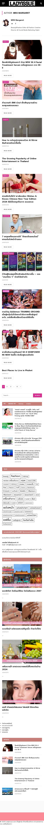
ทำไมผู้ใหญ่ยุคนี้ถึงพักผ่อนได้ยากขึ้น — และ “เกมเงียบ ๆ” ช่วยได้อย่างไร (21, 275)
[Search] (41, 3)
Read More (8, 75)
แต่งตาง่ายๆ (29, 503)
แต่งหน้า (8, 507)
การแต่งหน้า (6, 484)
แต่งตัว (14, 503)
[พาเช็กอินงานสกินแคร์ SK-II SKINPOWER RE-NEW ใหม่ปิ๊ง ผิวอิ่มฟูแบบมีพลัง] (22, 339)
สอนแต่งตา (18, 495)
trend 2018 (32, 481)
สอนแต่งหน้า (28, 495)
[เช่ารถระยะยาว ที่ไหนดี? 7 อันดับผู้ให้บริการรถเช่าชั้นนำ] (7, 791)
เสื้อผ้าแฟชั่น (6, 503)
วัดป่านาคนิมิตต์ (7, 723)
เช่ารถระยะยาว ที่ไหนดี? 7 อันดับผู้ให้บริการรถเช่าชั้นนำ (26, 790)
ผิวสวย (23, 488)
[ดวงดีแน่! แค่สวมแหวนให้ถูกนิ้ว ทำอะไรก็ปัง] (22, 614)
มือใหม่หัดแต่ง (30, 488)
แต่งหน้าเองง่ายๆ (8, 515)
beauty (5, 476)
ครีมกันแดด (14, 484)
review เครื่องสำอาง (10, 480)
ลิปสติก (23, 491)
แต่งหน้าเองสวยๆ (20, 515)
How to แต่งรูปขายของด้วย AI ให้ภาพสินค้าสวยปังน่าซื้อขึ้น (19, 141)
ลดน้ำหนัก (15, 491)
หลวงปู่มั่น (5, 730)
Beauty (5, 41)
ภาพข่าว (28, 404)
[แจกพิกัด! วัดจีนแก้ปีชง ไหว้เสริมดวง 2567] (22, 576)
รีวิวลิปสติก (6, 491)
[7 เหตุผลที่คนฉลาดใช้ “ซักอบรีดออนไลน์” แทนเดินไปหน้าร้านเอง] (22, 224)
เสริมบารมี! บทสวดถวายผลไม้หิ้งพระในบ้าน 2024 (21, 668)
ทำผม (4, 488)
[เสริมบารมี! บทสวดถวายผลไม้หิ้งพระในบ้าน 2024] (22, 652)
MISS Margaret (17, 20)
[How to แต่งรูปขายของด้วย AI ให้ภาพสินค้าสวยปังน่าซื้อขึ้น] (22, 127)
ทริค (37, 484)
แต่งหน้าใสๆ (31, 515)
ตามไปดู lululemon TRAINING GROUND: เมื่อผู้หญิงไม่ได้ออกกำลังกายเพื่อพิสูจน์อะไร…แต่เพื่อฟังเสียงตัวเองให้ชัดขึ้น (21, 314)
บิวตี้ (17, 487)
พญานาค (5, 732)
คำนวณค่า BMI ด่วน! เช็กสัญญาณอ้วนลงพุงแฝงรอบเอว (19, 104)
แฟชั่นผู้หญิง (17, 520)
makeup (25, 476)
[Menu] (3, 3)
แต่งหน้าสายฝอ (7, 512)
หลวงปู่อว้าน (6, 728)
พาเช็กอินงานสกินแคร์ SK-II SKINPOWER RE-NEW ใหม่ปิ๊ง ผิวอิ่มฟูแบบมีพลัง (21, 353)
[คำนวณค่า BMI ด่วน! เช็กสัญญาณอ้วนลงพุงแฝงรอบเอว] (22, 90)
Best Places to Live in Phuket (17, 370)
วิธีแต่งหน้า (7, 494)
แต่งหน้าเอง (28, 512)
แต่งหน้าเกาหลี (18, 512)
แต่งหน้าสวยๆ (35, 508)
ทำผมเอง (11, 488)
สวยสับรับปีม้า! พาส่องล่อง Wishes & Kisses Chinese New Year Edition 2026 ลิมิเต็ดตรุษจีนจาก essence (19, 199)
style (23, 480)
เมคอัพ (27, 499)
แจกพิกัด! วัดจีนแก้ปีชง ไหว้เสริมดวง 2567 (21, 590)
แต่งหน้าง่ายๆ (22, 507)
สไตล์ (37, 495)
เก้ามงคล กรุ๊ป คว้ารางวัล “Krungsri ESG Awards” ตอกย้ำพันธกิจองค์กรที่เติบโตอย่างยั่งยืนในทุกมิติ (28, 440)
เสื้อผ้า (33, 499)
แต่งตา (20, 502)
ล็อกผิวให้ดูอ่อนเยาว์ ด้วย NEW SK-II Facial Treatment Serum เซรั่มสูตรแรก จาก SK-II (22, 65)
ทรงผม (21, 484)
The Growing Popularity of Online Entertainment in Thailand (19, 160)
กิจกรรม (21, 404)
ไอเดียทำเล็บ (28, 520)
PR (5, 404)
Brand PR (12, 404)
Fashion (5, 291)
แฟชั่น (7, 520)
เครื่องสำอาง (9, 498)
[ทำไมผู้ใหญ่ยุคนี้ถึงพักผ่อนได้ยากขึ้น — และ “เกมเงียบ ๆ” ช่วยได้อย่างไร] (22, 261)
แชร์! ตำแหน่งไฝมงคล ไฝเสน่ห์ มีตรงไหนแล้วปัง (20, 708)
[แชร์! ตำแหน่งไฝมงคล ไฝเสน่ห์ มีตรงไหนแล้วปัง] (22, 692)
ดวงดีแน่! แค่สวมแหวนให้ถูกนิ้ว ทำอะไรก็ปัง (21, 628)
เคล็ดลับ (20, 499)
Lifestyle (6, 216)
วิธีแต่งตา (31, 491)
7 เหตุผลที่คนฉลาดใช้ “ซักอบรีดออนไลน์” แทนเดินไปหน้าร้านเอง (20, 238)
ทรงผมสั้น (30, 484)
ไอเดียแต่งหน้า (7, 524)
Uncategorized (8, 253)
